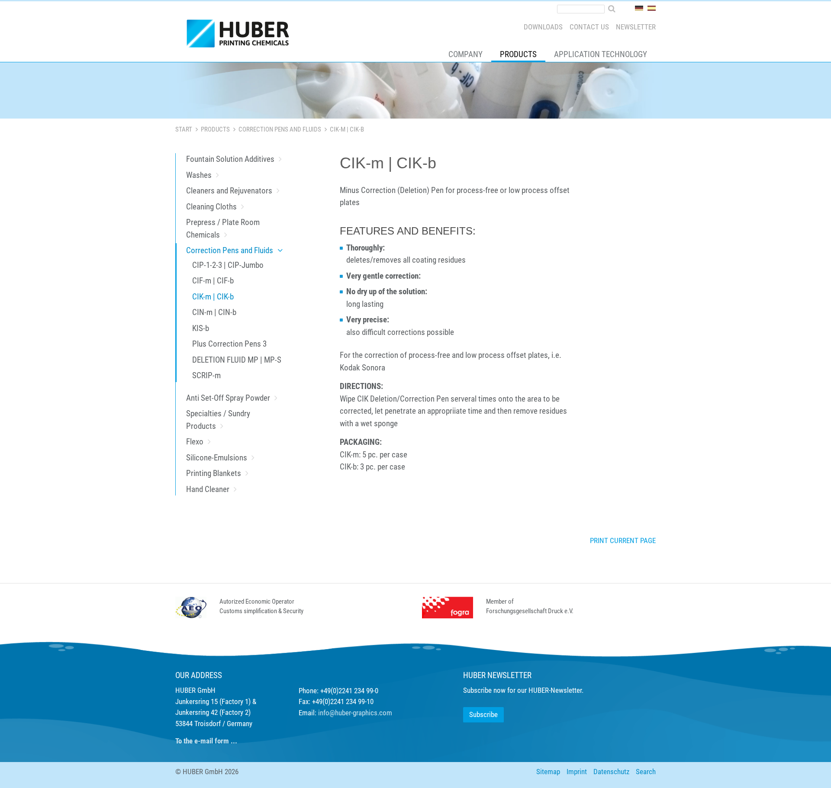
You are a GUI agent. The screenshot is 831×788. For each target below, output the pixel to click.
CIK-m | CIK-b (213, 297)
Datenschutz (611, 771)
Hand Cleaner (207, 489)
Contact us (589, 27)
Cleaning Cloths (211, 207)
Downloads (543, 27)
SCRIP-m (206, 375)
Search (646, 771)
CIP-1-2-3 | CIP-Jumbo (228, 265)
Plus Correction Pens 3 (229, 344)
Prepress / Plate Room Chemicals (223, 228)
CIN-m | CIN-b (214, 312)
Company (465, 54)
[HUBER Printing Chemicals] (241, 35)
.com (384, 712)
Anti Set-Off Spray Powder (228, 398)
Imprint (577, 771)
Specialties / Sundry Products (218, 419)
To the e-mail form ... (206, 741)
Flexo (194, 442)
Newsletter (636, 27)
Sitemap (548, 771)
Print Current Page (623, 540)
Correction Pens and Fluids (279, 129)
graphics (365, 712)
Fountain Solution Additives (230, 159)
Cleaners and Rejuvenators (229, 191)
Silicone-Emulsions (216, 458)
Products (518, 54)
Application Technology (600, 54)
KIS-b (200, 328)
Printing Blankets (213, 473)
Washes (199, 175)
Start (183, 129)
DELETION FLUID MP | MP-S (236, 360)
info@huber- (335, 712)
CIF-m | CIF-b (213, 281)
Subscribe (483, 714)
